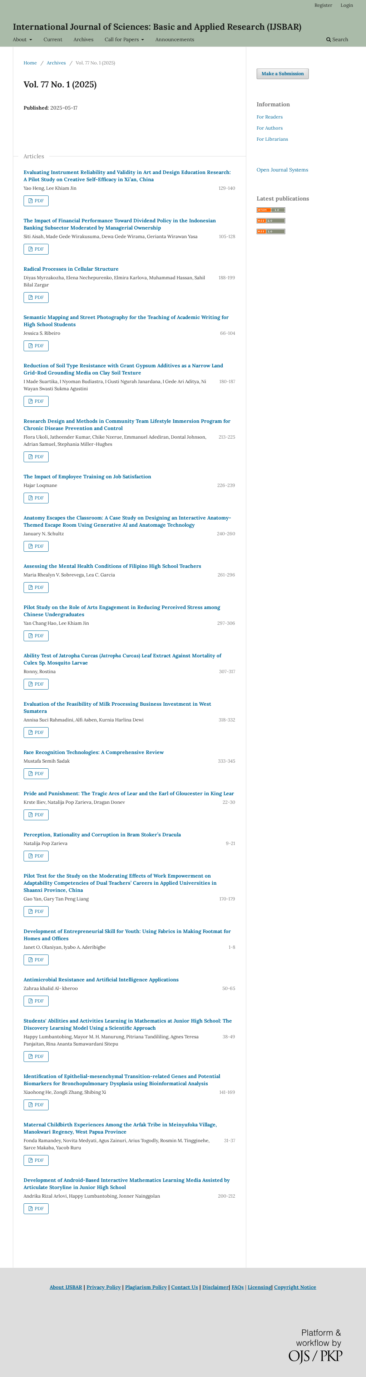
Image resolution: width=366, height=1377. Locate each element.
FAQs (238, 1287)
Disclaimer (215, 1287)
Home (30, 63)
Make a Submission (283, 74)
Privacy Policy (103, 1287)
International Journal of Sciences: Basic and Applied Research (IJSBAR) (157, 26)
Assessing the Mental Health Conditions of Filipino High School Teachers (112, 566)
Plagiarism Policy (146, 1287)
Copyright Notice (295, 1287)
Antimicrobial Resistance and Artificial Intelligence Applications (101, 979)
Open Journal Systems (282, 169)
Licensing (259, 1287)
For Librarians (272, 139)
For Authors (270, 128)
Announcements (174, 39)
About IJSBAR (66, 1287)
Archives (83, 39)
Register (323, 5)
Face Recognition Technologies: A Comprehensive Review (94, 752)
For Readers (270, 117)
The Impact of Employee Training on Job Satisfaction (87, 476)
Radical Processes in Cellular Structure (71, 269)
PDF (39, 201)
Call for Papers (122, 39)
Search (339, 39)
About (20, 39)
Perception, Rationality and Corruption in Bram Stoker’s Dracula (102, 834)
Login (347, 5)
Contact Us (184, 1287)
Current (53, 39)
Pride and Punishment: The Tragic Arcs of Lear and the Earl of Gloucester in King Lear (129, 793)
